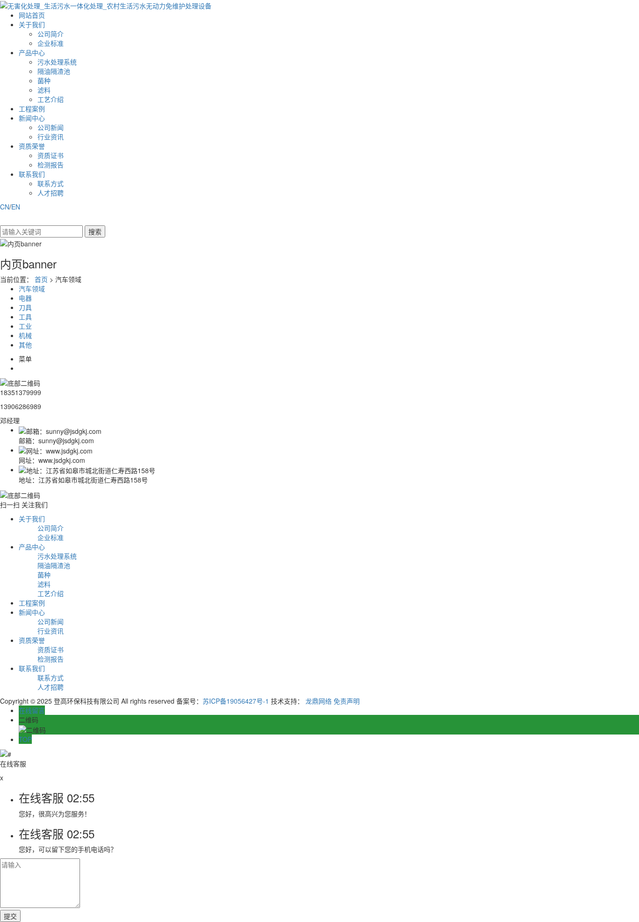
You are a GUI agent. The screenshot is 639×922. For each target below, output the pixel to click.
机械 (25, 335)
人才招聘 (50, 192)
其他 (25, 344)
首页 (41, 279)
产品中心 (32, 52)
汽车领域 (32, 288)
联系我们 (32, 174)
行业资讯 (50, 136)
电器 (25, 298)
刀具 (25, 307)
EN (15, 206)
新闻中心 (32, 117)
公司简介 (50, 33)
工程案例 (32, 108)
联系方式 (50, 183)
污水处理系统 (57, 61)
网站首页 (32, 15)
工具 (25, 316)
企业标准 (50, 43)
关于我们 (32, 24)
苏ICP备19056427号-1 (236, 701)
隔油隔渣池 (53, 71)
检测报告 (50, 164)
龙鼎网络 (318, 701)
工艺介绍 (50, 99)
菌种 (44, 80)
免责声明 (347, 701)
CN (4, 206)
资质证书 (50, 155)
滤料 (44, 89)
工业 (25, 326)
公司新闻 (50, 127)
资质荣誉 (32, 146)
